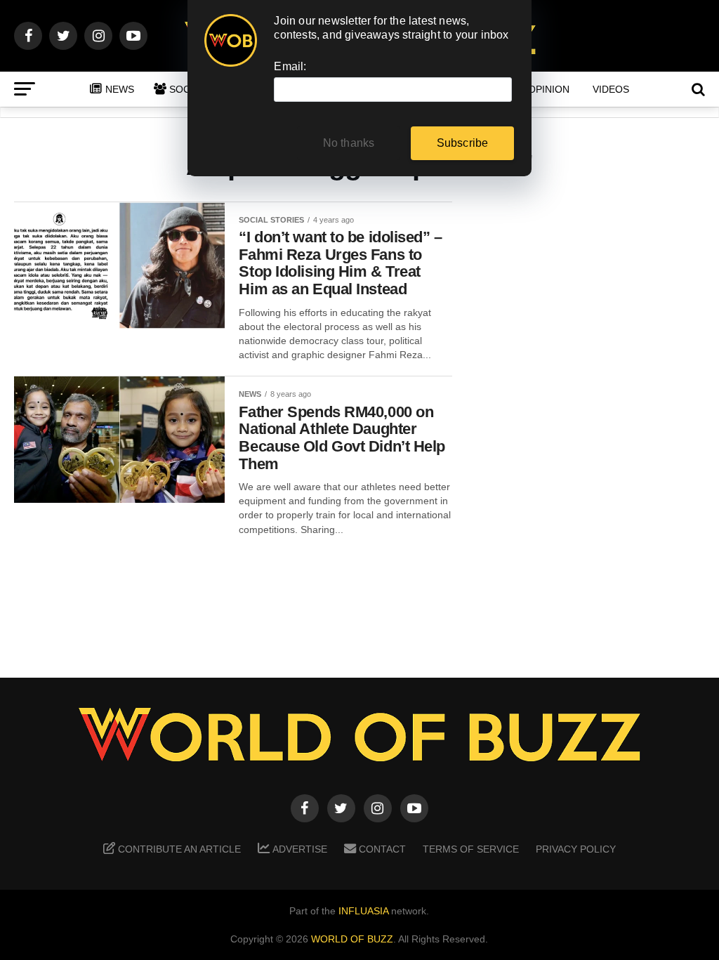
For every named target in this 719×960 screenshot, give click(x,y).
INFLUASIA (363, 910)
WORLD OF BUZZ (352, 939)
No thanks (349, 143)
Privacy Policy (576, 849)
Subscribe (463, 143)
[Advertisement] (592, 422)
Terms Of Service (471, 849)
